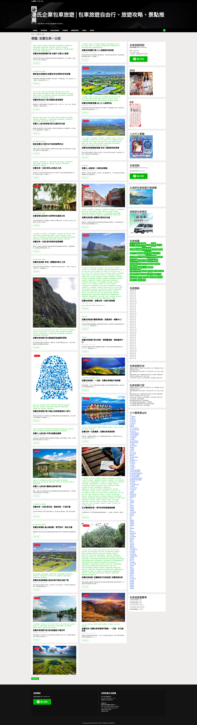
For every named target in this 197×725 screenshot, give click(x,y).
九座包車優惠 (92, 485)
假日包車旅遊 (90, 487)
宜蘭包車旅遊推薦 (51, 45)
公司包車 (98, 490)
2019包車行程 (84, 480)
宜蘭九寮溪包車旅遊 (46, 235)
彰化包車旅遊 (150, 270)
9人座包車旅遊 (85, 268)
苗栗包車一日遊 (146, 277)
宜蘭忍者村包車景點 (46, 627)
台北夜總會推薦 (133, 556)
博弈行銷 (132, 546)
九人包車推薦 (84, 44)
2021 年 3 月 (133, 311)
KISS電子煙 (132, 423)
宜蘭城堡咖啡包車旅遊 (107, 214)
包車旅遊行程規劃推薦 (101, 282)
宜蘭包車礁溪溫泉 (85, 564)
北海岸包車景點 (104, 501)
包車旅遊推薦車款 (112, 278)
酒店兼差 (132, 520)
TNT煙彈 (132, 465)
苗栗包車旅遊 (153, 277)
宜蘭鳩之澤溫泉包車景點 (87, 47)
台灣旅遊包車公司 (85, 287)
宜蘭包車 (35, 95)
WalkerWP (111, 723)
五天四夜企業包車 (99, 485)
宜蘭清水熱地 (84, 569)
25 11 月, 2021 (44, 488)
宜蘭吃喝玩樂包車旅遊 (95, 565)
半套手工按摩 (133, 564)
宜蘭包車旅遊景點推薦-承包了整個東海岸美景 (100, 148)
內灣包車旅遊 (99, 489)
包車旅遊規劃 (44, 30)
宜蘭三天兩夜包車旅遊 (50, 91)
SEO (131, 517)
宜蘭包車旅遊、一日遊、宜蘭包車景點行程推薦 (101, 380)
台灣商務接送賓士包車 (86, 285)
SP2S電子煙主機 (134, 441)
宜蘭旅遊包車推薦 (36, 49)
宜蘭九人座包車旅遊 (37, 93)
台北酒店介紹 (133, 554)
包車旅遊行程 (99, 280)
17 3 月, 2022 (44, 146)
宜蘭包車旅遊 (35, 119)
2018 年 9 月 (133, 353)
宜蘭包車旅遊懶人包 (86, 558)
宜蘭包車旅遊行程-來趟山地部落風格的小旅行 (51, 411)
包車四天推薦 (121, 273)
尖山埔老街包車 (91, 298)
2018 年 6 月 (133, 358)
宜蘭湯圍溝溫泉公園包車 (68, 49)
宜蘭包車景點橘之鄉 (107, 560)
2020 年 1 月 (133, 327)
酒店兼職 (132, 447)
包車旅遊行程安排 (106, 280)
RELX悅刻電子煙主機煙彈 (136, 473)
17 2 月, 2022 (44, 218)
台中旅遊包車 (159, 256)
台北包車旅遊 (100, 283)
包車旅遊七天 (102, 494)
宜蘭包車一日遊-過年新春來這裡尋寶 (48, 241)
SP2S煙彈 (132, 439)
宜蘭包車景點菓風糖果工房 (117, 560)
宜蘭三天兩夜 (84, 551)
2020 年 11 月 (133, 313)
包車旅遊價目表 (99, 276)
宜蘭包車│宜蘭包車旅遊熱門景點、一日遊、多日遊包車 (102, 629)
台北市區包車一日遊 (116, 503)
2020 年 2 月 (133, 326)
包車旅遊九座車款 (111, 275)
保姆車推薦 (113, 269)
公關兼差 (132, 523)
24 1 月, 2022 (44, 244)
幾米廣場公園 (92, 377)
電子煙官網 (132, 481)
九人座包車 (90, 44)
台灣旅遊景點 (99, 287)
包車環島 (98, 499)
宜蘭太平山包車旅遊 (108, 292)
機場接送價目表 (75, 30)
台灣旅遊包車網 (93, 287)
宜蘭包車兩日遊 (47, 95)
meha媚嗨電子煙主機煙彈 (136, 478)
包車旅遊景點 (84, 280)
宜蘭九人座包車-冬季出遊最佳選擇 (47, 433)
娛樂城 (131, 541)
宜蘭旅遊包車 (65, 47)
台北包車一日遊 (143, 260)
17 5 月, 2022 (44, 56)
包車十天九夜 (103, 273)
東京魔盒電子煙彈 (134, 442)
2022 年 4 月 (133, 293)
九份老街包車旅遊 (85, 485)
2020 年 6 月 (133, 321)
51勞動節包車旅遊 (97, 480)
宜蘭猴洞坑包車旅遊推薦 (113, 100)
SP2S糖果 (132, 486)
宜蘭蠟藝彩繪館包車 (116, 571)
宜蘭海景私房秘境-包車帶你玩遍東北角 (49, 216)
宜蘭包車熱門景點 (44, 47)
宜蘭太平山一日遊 (85, 292)
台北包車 (89, 283)
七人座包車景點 (138, 244)
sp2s (131, 415)
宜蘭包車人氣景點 (92, 555)
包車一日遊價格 (96, 271)
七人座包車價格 (36, 233)
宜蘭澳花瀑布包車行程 (115, 45)
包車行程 (132, 507)
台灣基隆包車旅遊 (95, 285)
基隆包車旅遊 (157, 263)
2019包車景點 (118, 478)
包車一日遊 (109, 139)
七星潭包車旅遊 (121, 480)
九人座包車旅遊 (96, 44)
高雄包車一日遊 (133, 280)
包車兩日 (115, 492)
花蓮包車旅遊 (133, 277)
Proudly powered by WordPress (90, 723)
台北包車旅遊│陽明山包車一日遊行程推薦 (140, 405)
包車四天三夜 (114, 273)
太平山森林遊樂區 (85, 377)
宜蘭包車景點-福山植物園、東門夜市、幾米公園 (52, 527)
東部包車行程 (38, 71)
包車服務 (35, 30)
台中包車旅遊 (151, 257)
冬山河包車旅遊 (92, 139)
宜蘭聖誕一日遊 (100, 571)
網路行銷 (132, 455)
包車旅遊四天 (97, 496)
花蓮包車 (149, 274)
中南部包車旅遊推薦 (93, 483)
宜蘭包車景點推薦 (120, 558)
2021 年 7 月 (133, 306)
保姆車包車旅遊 (107, 269)
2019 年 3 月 (133, 343)
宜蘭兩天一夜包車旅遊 (55, 93)
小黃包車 (107, 296)
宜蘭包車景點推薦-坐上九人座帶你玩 (97, 103)
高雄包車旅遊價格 (54, 30)
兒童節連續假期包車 (98, 487)
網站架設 (132, 458)
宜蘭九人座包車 (65, 91)
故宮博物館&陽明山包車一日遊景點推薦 (139, 400)
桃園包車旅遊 (143, 274)
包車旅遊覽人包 (116, 282)
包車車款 (132, 505)
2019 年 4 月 (133, 342)
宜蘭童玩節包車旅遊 (115, 294)
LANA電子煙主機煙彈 (135, 471)
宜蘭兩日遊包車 (64, 93)
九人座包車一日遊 (97, 97)
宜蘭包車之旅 (115, 553)
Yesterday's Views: (134, 601)
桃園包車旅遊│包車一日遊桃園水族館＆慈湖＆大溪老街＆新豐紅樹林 (146, 374)
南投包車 (160, 249)
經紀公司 (132, 497)
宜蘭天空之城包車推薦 (102, 100)
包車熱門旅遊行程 (85, 499)
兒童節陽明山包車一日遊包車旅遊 (88, 489)
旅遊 (131, 274)
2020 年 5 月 (133, 322)
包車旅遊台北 (120, 276)
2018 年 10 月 (133, 352)
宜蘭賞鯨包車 (108, 573)
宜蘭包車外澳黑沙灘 (101, 557)
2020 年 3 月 (133, 324)
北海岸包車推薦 (115, 499)
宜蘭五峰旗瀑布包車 (46, 93)
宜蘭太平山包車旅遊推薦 (87, 567)
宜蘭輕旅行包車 (93, 574)
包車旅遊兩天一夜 (113, 276)
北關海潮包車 (114, 139)
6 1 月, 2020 (92, 321)
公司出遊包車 (92, 490)
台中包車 (148, 253)
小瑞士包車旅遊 (101, 296)
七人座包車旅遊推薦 (51, 233)
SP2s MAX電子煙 (134, 428)
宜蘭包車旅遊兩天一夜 (43, 119)
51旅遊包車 (104, 480)
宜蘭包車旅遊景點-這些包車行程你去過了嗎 (51, 580)
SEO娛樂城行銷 (133, 549)
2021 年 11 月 (133, 301)
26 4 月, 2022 (44, 76)
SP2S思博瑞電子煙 (134, 484)
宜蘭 (34, 71)
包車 (153, 244)
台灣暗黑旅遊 (133, 494)
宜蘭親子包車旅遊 (91, 573)
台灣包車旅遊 (145, 263)
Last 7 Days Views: (134, 604)
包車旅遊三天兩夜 (96, 275)
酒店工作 (132, 560)
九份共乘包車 (103, 483)
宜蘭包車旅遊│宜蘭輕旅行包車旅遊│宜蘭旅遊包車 (102, 577)
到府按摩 (132, 583)
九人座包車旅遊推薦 (120, 209)
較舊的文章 (35, 678)
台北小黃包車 (106, 283)
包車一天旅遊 (103, 139)
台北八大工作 (133, 452)
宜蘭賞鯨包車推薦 (115, 573)
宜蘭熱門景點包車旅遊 (100, 569)
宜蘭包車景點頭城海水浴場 (87, 562)
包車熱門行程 (92, 499)
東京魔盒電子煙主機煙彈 (136, 479)
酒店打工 (132, 575)
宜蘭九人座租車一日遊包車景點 (95, 168)
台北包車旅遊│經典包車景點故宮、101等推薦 (141, 402)
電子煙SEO (132, 462)
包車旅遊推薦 (105, 278)
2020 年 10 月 (133, 314)
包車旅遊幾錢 (99, 278)
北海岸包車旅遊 (85, 501)
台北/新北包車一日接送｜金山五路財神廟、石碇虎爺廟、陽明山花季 (146, 377)
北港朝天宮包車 (111, 501)
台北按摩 (132, 565)
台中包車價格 (133, 256)
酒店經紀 (132, 450)
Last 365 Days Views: (135, 607)
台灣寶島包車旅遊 (111, 285)
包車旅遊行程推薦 (114, 280)
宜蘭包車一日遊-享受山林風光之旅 (47, 168)
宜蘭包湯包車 (70, 93)
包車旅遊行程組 (85, 282)
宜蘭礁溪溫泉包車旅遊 (45, 51)
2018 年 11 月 (133, 350)
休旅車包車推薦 (100, 269)
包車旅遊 (83, 275)
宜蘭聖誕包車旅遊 (107, 571)
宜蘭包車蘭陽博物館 (117, 564)
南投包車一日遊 (133, 253)
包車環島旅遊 (103, 499)
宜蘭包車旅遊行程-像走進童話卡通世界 (49, 630)
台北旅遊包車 (113, 283)
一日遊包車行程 (43, 624)
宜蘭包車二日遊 (85, 555)
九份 (99, 483)
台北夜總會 (132, 551)
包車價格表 (65, 30)
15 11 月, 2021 (44, 509)
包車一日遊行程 (111, 271)
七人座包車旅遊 (43, 233)
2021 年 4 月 (133, 309)
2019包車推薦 (97, 478)
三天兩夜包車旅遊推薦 (94, 482)
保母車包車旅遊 (111, 485)
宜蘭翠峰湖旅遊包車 (93, 296)
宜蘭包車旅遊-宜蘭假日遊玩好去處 (96, 217)
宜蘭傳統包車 (117, 551)
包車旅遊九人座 (103, 275)
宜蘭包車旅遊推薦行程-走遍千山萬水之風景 (51, 53)
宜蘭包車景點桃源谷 (98, 560)
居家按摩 (132, 581)
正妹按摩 (132, 568)
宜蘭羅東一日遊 (93, 571)
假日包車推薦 (84, 487)
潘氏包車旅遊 (37, 56)
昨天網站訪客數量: (134, 602)
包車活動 (123, 498)
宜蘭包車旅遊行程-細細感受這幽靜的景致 (50, 338)
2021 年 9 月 (133, 305)
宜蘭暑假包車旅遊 (59, 49)
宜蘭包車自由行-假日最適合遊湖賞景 (48, 99)
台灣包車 (139, 263)
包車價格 (132, 249)
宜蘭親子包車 (84, 573)
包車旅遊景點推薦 (91, 498)
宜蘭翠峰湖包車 (85, 296)
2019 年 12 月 (133, 329)
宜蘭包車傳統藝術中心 (101, 555)
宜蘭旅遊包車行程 (44, 49)
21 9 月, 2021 (93, 219)
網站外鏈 (132, 531)
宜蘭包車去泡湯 (85, 557)
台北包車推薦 (94, 283)
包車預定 (84, 30)
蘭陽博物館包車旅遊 (106, 298)
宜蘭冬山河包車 (102, 553)
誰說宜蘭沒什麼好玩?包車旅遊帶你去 (48, 144)
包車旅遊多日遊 (110, 496)
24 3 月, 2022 (44, 126)
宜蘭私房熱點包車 (85, 571)
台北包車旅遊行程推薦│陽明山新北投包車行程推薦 (142, 403)
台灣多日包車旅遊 (103, 285)
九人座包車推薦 (85, 139)
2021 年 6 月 (133, 308)
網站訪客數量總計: (134, 609)
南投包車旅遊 (141, 253)
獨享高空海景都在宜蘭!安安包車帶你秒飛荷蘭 (51, 74)
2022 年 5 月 (133, 292)
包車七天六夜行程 (85, 273)
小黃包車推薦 (112, 296)
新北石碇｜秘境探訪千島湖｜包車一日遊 (139, 376)
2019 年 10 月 (133, 332)
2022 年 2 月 (133, 296)
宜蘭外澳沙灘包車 (50, 406)
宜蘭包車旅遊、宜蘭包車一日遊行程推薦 (98, 300)
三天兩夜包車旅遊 (85, 482)
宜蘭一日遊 (35, 91)
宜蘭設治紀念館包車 (100, 573)
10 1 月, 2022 (44, 340)
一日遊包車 (87, 138)
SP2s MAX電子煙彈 (134, 429)
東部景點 (43, 71)
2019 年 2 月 (133, 345)
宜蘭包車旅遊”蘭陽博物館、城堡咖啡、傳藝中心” (102, 319)
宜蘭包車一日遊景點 (37, 45)
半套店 (131, 567)
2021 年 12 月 (133, 300)
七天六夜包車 (110, 268)
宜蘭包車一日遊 (40, 95)
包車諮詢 (92, 30)
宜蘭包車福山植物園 (94, 564)
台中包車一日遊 (156, 253)
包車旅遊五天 (118, 275)
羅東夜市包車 (106, 145)
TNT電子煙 (132, 463)
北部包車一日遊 (85, 503)
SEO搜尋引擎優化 (134, 457)
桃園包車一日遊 (136, 274)
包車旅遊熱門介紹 (91, 280)
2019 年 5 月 (133, 340)
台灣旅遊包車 (118, 285)
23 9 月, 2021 (93, 170)
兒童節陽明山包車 (107, 487)
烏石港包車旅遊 (98, 298)
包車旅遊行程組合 (92, 282)
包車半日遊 (109, 273)
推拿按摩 (132, 492)
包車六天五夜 (97, 273)
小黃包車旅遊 (118, 296)
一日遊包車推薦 (36, 624)
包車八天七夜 (121, 492)
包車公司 (91, 273)
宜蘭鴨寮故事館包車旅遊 (97, 47)
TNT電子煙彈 (133, 512)
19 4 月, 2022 (44, 102)
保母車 (118, 269)
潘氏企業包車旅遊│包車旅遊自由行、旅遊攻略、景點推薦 (97, 17)
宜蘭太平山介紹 (92, 45)
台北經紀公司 (133, 578)
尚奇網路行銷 (133, 496)
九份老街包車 (115, 483)
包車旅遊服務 (99, 498)
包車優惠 (111, 492)
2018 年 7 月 (133, 356)
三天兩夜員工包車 (103, 482)
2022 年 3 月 (133, 295)
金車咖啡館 (113, 298)
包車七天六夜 (117, 271)
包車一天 (98, 139)
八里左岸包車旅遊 (85, 490)
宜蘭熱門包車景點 (91, 569)
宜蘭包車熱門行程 (105, 562)
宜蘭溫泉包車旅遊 (36, 51)
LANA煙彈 (132, 444)
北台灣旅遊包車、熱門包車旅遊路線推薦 (98, 507)
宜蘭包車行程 (59, 47)
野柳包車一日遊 (91, 505)
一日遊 (83, 138)
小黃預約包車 (84, 298)
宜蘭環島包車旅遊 (109, 569)
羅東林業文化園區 (116, 214)
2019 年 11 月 (133, 331)
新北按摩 (132, 580)
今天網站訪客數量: (134, 599)
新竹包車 (155, 270)
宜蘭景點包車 (52, 49)
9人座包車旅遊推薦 (92, 268)
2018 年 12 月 (133, 348)
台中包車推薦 (141, 256)
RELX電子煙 (133, 419)
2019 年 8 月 (133, 335)
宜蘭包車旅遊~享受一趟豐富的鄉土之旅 (49, 262)
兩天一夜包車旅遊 (114, 489)
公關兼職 (132, 525)
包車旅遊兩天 (106, 276)
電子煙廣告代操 (133, 460)
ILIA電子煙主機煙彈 (134, 476)
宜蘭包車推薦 (44, 45)
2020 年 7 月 (133, 319)
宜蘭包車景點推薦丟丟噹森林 (88, 560)
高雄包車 (159, 277)
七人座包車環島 (59, 233)
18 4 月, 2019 (93, 633)
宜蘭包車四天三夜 (92, 557)
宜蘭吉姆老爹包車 (93, 100)
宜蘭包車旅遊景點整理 (103, 558)
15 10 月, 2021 (93, 105)
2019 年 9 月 (133, 334)
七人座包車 (84, 209)
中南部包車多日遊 (120, 482)
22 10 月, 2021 (93, 52)
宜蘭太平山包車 (100, 292)
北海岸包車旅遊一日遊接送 (94, 501)
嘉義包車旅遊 (151, 263)
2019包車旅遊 (103, 478)
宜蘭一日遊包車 (41, 91)
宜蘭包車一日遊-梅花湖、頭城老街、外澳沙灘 (51, 507)
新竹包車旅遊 (161, 270)
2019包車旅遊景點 (110, 478)
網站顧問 (132, 426)
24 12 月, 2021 (44, 413)
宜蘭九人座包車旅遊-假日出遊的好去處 (49, 123)
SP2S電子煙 (133, 421)
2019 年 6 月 (133, 339)
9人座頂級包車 (100, 268)
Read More (36, 63)
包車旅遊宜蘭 (103, 44)
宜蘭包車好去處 (118, 557)
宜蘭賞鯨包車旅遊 (85, 574)
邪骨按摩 (132, 557)
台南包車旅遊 (133, 263)
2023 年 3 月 (133, 290)
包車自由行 (84, 283)
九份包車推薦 (109, 483)
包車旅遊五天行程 (85, 276)
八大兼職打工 (133, 416)
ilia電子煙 (132, 424)
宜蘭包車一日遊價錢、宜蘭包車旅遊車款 (98, 431)
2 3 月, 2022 (44, 170)
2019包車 (91, 478)
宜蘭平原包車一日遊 (52, 575)
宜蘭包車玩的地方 (113, 562)
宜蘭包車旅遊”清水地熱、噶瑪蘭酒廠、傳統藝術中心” (102, 341)
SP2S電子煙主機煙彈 (135, 475)
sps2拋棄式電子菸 (134, 432)
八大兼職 (132, 449)
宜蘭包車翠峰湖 (102, 564)
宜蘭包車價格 (109, 555)
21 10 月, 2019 (93, 382)
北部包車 (117, 501)
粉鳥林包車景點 (99, 145)
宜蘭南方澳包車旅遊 (37, 627)
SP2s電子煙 (132, 431)
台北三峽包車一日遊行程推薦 (137, 398)
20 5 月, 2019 (93, 434)
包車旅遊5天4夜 (95, 494)
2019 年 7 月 (133, 337)
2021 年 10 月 (133, 303)
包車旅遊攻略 (119, 278)
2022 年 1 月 (133, 298)
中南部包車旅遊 (85, 483)
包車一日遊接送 (103, 271)
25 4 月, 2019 (93, 579)
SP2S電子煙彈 (133, 436)
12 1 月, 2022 (44, 264)
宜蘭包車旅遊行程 (68, 45)
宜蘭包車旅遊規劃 (36, 47)
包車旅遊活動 (105, 498)
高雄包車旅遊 (142, 280)
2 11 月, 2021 (44, 632)
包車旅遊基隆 (103, 496)
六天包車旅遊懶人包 (104, 490)
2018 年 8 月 (133, 355)
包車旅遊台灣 (90, 496)
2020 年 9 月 (133, 316)
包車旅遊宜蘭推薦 (110, 44)
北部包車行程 (84, 316)
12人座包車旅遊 (85, 478)
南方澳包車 (120, 139)
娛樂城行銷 (132, 547)
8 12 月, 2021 (44, 435)
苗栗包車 (140, 277)
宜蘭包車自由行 (52, 47)
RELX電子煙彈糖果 (134, 434)
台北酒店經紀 (133, 453)
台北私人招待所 (133, 487)
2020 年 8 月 (133, 318)
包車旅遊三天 (89, 275)
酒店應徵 (132, 522)
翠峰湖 (97, 377)
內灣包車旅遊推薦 (106, 489)
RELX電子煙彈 (133, 445)
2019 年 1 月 (133, 347)
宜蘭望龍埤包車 (50, 408)
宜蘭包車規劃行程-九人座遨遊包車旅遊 (98, 50)
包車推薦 (138, 249)
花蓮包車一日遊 (157, 274)
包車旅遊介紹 (92, 276)
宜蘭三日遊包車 (58, 91)
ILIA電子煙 (132, 418)
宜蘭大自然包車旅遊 (105, 565)
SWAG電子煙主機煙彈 (135, 470)
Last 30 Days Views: (135, 606)
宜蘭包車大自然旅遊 (110, 557)
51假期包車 (90, 480)
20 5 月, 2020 (93, 303)
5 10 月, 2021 (93, 150)
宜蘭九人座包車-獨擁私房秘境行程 (47, 486)
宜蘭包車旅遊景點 (60, 45)
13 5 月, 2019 (93, 510)
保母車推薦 (117, 485)
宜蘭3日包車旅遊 (106, 287)
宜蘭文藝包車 (95, 567)
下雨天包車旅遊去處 (112, 482)
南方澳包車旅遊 (85, 141)
